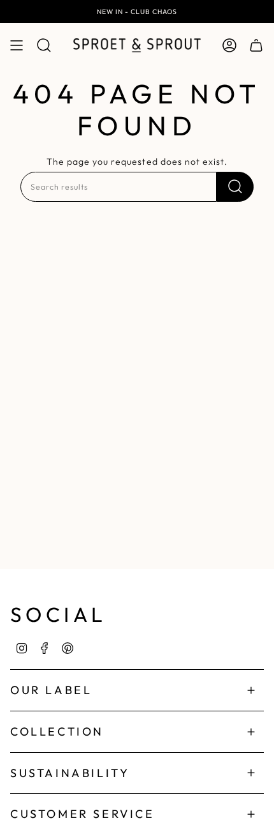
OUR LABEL (51, 690)
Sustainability (69, 773)
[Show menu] (16, 45)
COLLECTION (57, 731)
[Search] (235, 187)
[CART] (256, 45)
